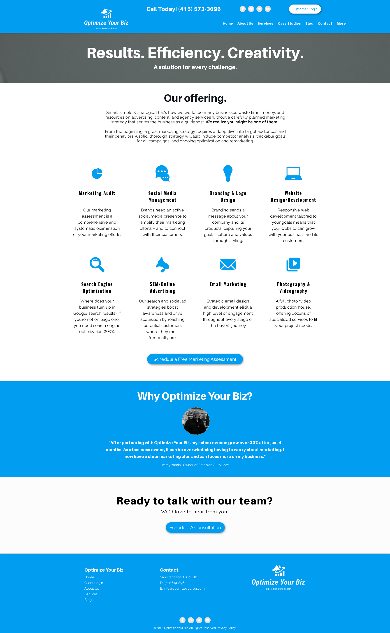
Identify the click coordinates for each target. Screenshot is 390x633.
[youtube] (268, 9)
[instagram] (251, 9)
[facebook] (182, 620)
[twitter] (259, 9)
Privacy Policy (226, 628)
